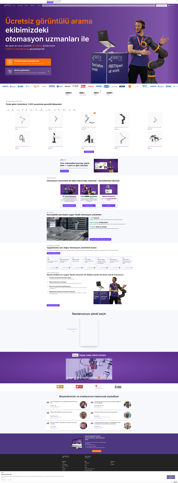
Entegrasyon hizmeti (88, 470)
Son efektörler (64, 464)
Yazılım (63, 470)
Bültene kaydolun (97, 451)
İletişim (86, 467)
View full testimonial (53, 407)
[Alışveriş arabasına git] (173, 5)
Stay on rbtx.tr (57, 2)
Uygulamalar (20, 5)
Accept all (170, 476)
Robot (63, 462)
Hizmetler (32, 5)
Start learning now (64, 171)
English (2, 472)
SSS (85, 464)
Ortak (86, 465)
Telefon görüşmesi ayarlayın (53, 305)
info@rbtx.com (87, 457)
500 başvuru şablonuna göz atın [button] (53, 253)
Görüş (63, 467)
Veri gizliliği (112, 464)
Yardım (38, 5)
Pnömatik (64, 468)
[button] (8, 109)
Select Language (50, 2)
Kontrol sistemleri (65, 465)
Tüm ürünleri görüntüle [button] (89, 151)
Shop (13, 5)
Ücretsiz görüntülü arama (161, 5)
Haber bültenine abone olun (90, 468)
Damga (111, 462)
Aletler (26, 5)
